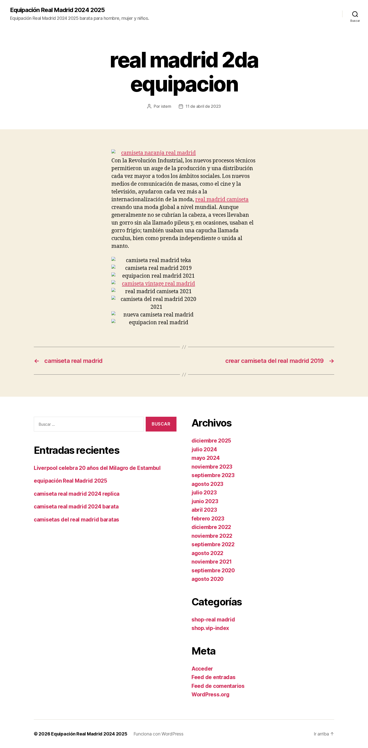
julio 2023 (204, 492)
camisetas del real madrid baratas (76, 519)
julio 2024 (204, 449)
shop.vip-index (210, 628)
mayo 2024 (206, 458)
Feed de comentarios (218, 686)
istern (166, 106)
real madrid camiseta (222, 199)
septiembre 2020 (213, 570)
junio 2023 (205, 501)
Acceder (202, 669)
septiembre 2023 (213, 475)
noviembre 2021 (212, 562)
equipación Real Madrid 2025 (70, 481)
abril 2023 (204, 510)
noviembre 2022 (212, 536)
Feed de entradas (214, 677)
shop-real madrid (213, 619)
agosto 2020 (208, 579)
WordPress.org (211, 694)
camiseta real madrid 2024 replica (76, 494)
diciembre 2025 (211, 441)
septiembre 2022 (213, 544)
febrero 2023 (208, 518)
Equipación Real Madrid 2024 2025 (57, 10)
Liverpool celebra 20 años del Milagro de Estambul (97, 468)
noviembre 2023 (212, 467)
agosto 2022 (207, 553)
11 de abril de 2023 (203, 106)
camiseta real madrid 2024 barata (76, 506)
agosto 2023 (207, 484)
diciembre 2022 (211, 527)
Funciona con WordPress (158, 733)
